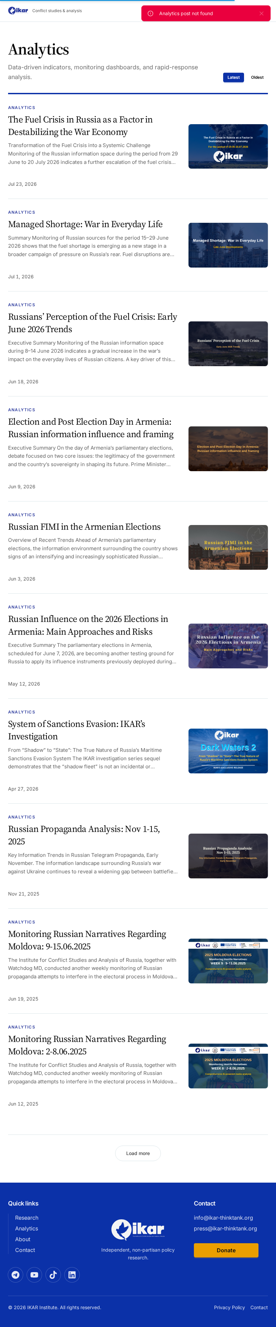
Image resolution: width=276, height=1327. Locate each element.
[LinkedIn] (72, 1274)
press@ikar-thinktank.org (225, 1228)
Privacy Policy (229, 1307)
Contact (25, 1250)
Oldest (257, 77)
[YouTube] (34, 1274)
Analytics (26, 1228)
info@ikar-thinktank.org (223, 1217)
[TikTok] (53, 1274)
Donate (226, 1250)
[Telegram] (15, 1274)
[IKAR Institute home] (138, 1230)
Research (26, 1217)
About (22, 1239)
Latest (234, 77)
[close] (261, 13)
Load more (138, 1153)
